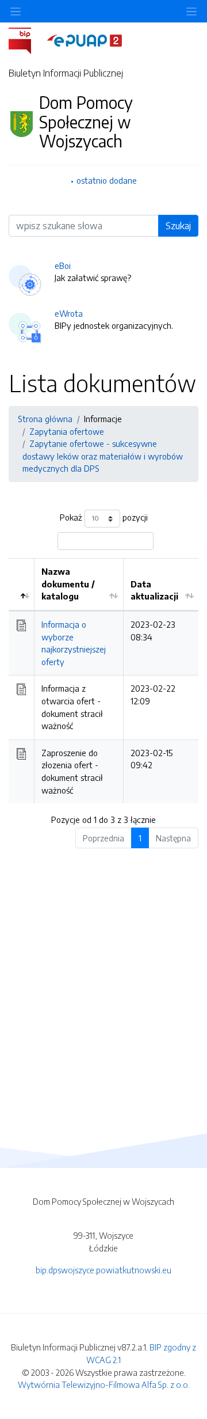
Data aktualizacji (154, 590)
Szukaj (178, 226)
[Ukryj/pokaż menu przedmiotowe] (15, 11)
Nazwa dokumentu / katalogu (68, 583)
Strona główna (45, 418)
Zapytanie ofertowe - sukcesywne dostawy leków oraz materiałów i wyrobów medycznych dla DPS (102, 455)
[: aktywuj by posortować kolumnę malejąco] (21, 584)
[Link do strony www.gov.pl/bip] (27, 40)
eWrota (69, 313)
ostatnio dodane (106, 180)
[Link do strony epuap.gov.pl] (84, 40)
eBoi (63, 265)
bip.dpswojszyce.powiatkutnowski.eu (103, 1270)
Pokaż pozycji (104, 517)
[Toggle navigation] (191, 11)
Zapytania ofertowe (66, 431)
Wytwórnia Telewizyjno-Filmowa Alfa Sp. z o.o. (104, 1384)
